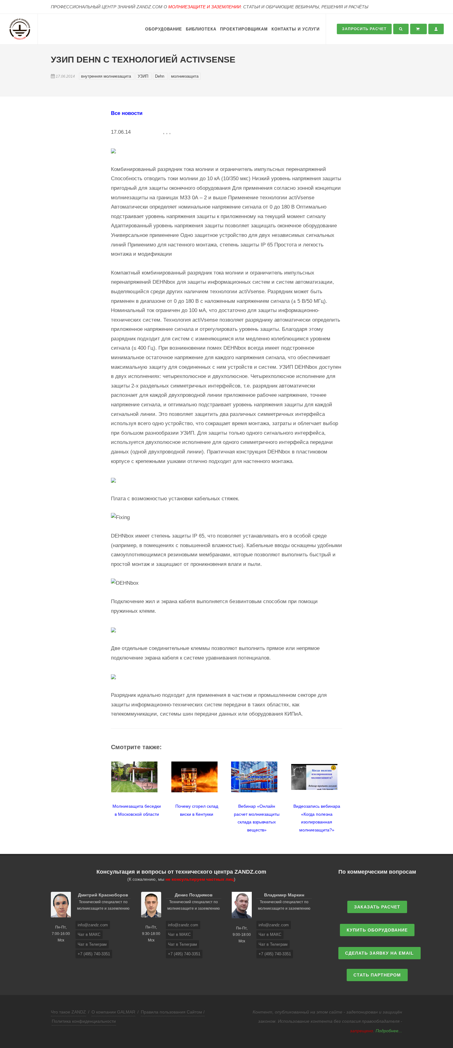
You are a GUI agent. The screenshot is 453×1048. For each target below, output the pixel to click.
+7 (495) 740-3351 (94, 954)
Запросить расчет (364, 29)
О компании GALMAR (113, 1011)
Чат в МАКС (89, 934)
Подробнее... (389, 1030)
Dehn (160, 76)
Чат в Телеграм (92, 944)
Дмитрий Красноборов (103, 894)
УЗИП (143, 76)
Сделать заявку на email (379, 953)
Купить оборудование (377, 930)
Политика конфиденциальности (84, 1021)
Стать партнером (377, 975)
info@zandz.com (93, 925)
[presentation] (105, 793)
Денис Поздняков (194, 894)
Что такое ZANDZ (68, 1011)
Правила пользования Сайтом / (173, 1011)
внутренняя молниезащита (106, 76)
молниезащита (184, 76)
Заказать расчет (377, 906)
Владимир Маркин (284, 894)
